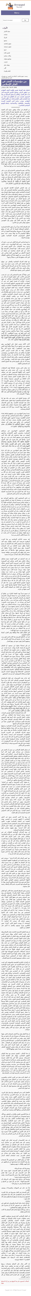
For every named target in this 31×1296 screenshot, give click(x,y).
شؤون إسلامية (7, 43)
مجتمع (5, 40)
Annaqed (15, 5)
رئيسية (26, 76)
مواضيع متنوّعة (7, 59)
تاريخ (5, 50)
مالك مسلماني (5, 87)
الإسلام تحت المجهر (12, 76)
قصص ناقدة (7, 53)
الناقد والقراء (7, 71)
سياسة (5, 34)
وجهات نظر (7, 65)
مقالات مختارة (7, 56)
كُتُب (5, 68)
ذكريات (6, 62)
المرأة (5, 37)
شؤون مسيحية (7, 46)
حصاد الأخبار (7, 31)
